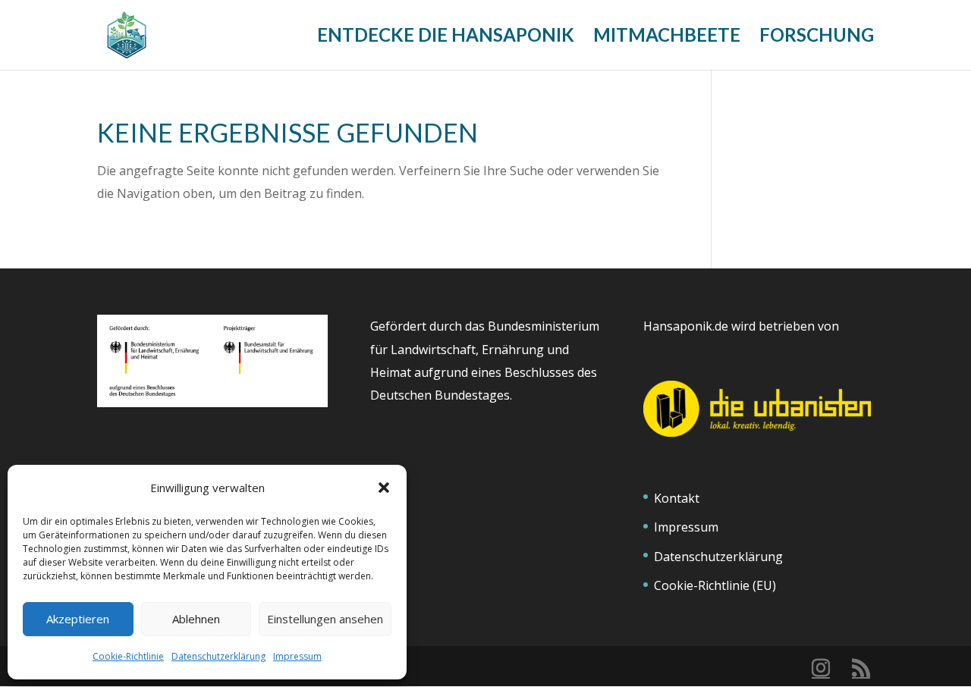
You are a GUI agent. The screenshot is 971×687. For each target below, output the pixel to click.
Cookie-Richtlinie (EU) (715, 585)
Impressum (297, 656)
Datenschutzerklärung (218, 656)
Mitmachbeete (666, 37)
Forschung (816, 37)
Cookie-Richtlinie (128, 656)
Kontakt (676, 498)
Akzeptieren (77, 618)
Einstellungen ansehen (325, 618)
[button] (383, 487)
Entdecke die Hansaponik (445, 37)
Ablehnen (196, 618)
